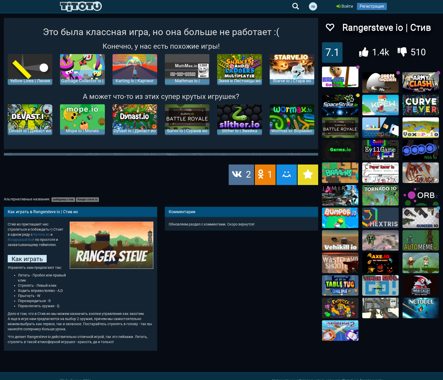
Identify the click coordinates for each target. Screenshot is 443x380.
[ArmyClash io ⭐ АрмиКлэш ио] (420, 82)
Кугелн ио (41, 234)
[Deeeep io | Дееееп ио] (380, 127)
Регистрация (372, 6)
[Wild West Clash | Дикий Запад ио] (380, 308)
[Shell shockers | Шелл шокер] (380, 82)
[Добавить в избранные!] (329, 29)
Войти (346, 6)
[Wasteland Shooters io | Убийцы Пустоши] (340, 263)
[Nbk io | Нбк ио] (420, 150)
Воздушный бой (21, 240)
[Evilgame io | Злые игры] (380, 150)
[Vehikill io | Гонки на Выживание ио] (340, 240)
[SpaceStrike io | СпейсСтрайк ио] (340, 105)
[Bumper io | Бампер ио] (340, 218)
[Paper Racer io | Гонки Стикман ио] (380, 172)
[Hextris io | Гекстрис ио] (380, 218)
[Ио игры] (81, 6)
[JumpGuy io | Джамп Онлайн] (420, 263)
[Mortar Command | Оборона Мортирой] (380, 240)
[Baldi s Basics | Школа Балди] (340, 77)
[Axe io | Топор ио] (380, 263)
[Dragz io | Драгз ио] (420, 172)
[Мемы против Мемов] (420, 240)
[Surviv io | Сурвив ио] (340, 127)
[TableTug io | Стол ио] (340, 285)
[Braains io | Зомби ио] (340, 172)
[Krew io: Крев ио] (380, 105)
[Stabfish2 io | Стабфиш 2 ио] (340, 330)
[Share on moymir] (286, 175)
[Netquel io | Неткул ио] (420, 308)
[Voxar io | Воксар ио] (420, 127)
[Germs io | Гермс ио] (340, 150)
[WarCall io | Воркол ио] (420, 285)
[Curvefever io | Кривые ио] (420, 105)
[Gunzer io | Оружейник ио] (420, 218)
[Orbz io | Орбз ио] (420, 195)
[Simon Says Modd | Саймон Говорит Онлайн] (380, 285)
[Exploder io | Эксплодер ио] (340, 308)
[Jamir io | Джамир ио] (340, 195)
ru (313, 6)
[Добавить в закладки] (308, 175)
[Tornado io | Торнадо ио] (380, 195)
